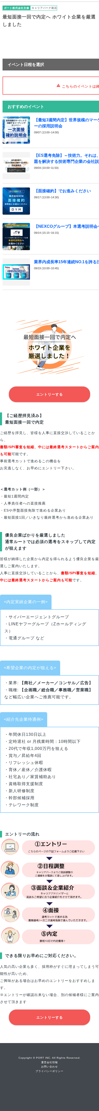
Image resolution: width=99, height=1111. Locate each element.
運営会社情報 (49, 1062)
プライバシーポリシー (49, 1071)
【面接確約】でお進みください (62, 191)
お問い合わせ (49, 1066)
